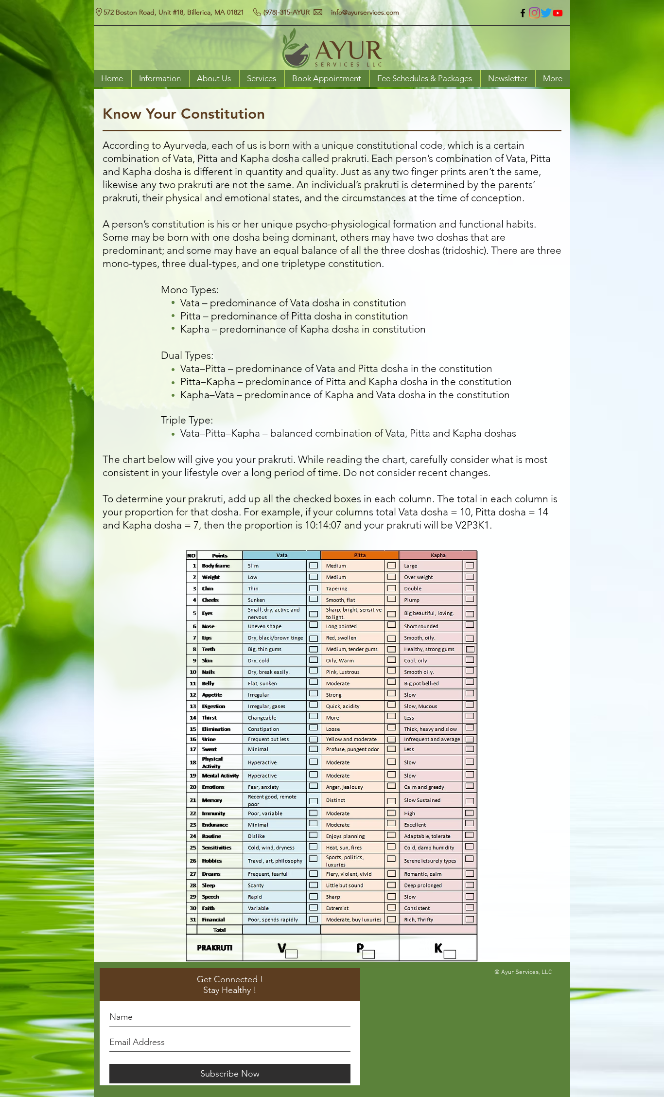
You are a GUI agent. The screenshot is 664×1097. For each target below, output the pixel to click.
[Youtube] (557, 12)
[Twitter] (546, 12)
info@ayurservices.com (365, 12)
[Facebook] (522, 12)
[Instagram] (534, 12)
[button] (160, 78)
